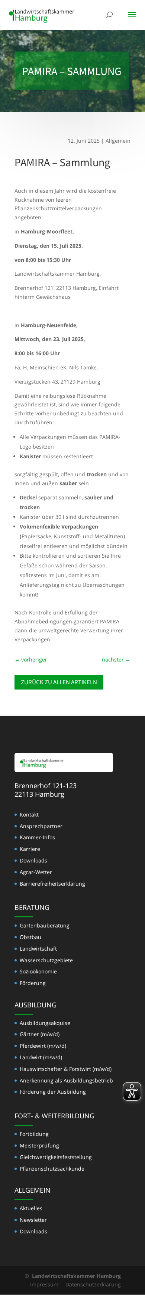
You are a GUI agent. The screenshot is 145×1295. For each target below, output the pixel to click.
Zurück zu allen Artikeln (59, 682)
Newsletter (33, 1219)
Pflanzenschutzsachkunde (52, 1168)
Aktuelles (31, 1208)
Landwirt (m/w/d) (41, 1057)
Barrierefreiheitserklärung (52, 883)
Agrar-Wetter (36, 872)
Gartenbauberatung (45, 925)
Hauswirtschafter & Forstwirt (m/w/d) (66, 1068)
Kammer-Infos (37, 837)
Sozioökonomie (38, 971)
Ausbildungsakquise (45, 1022)
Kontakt (29, 814)
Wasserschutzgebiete (46, 960)
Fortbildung (34, 1133)
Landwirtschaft (38, 948)
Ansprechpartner (41, 826)
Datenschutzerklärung (93, 1284)
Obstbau (30, 937)
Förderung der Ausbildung (53, 1091)
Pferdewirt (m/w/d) (43, 1045)
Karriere (30, 848)
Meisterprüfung (39, 1145)
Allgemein (118, 140)
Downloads (33, 860)
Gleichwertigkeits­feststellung (56, 1157)
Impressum (44, 1284)
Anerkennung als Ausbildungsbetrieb (66, 1080)
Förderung (33, 982)
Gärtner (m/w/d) (39, 1034)
